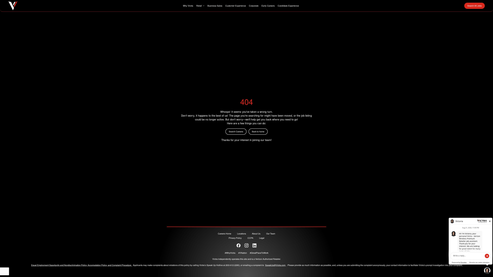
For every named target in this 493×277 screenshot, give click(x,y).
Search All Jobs (474, 5)
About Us (256, 233)
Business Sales (214, 5)
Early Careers (268, 5)
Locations (241, 233)
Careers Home (224, 233)
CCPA (250, 237)
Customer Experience (235, 5)
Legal (261, 237)
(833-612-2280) (232, 265)
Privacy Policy (235, 237)
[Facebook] (238, 245)
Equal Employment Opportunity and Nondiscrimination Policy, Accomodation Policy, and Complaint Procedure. (81, 265)
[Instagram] (246, 245)
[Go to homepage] (13, 5)
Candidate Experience (288, 5)
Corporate (253, 5)
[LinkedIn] (254, 245)
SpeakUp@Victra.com (276, 265)
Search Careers (236, 131)
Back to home (258, 131)
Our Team (270, 233)
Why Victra (188, 5)
